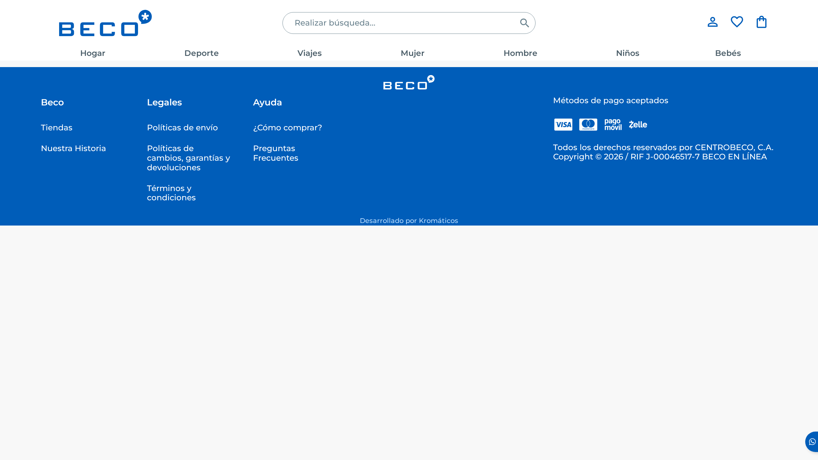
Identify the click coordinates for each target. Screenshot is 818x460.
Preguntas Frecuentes (275, 153)
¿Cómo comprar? (287, 127)
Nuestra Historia (73, 148)
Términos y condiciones (171, 193)
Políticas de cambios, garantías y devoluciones (188, 157)
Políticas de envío (182, 127)
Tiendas (57, 127)
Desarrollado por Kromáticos (409, 220)
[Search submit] (524, 23)
